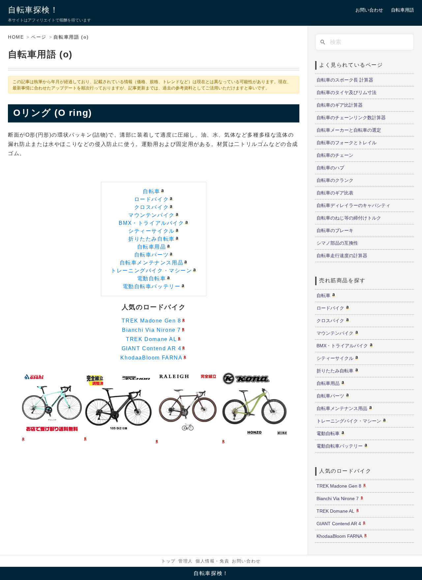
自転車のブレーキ (334, 230)
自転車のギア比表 (334, 192)
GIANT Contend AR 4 (152, 348)
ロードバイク (151, 199)
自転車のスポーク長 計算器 (344, 80)
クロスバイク (151, 207)
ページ (38, 37)
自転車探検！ (33, 9)
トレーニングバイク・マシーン (151, 270)
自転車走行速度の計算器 (341, 255)
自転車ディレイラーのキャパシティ (353, 205)
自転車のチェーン (334, 155)
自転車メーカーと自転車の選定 (348, 130)
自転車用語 (402, 10)
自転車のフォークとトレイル (346, 142)
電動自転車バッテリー (152, 286)
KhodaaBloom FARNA (151, 357)
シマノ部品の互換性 (337, 243)
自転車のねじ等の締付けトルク (348, 218)
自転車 (151, 191)
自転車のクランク (334, 180)
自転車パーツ (151, 254)
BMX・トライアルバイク (151, 223)
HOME (16, 37)
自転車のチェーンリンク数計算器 (351, 117)
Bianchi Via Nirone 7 (151, 330)
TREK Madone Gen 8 (151, 321)
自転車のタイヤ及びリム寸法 (346, 92)
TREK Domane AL (151, 339)
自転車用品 (151, 247)
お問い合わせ (369, 10)
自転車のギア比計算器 (339, 105)
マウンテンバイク (151, 215)
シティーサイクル (151, 231)
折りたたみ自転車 (151, 239)
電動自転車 (151, 278)
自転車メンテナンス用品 (152, 262)
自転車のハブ (330, 167)
